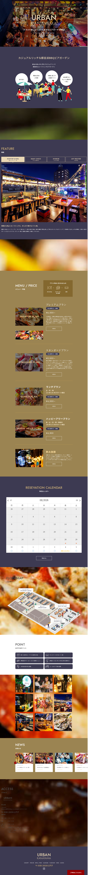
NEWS (57, 863)
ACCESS (62, 863)
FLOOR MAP (52, 863)
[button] (15, 763)
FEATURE (32, 863)
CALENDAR (45, 863)
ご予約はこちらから (76, 872)
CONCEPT (26, 863)
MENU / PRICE (38, 863)
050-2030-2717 (11, 812)
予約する (44, 558)
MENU (54, 328)
